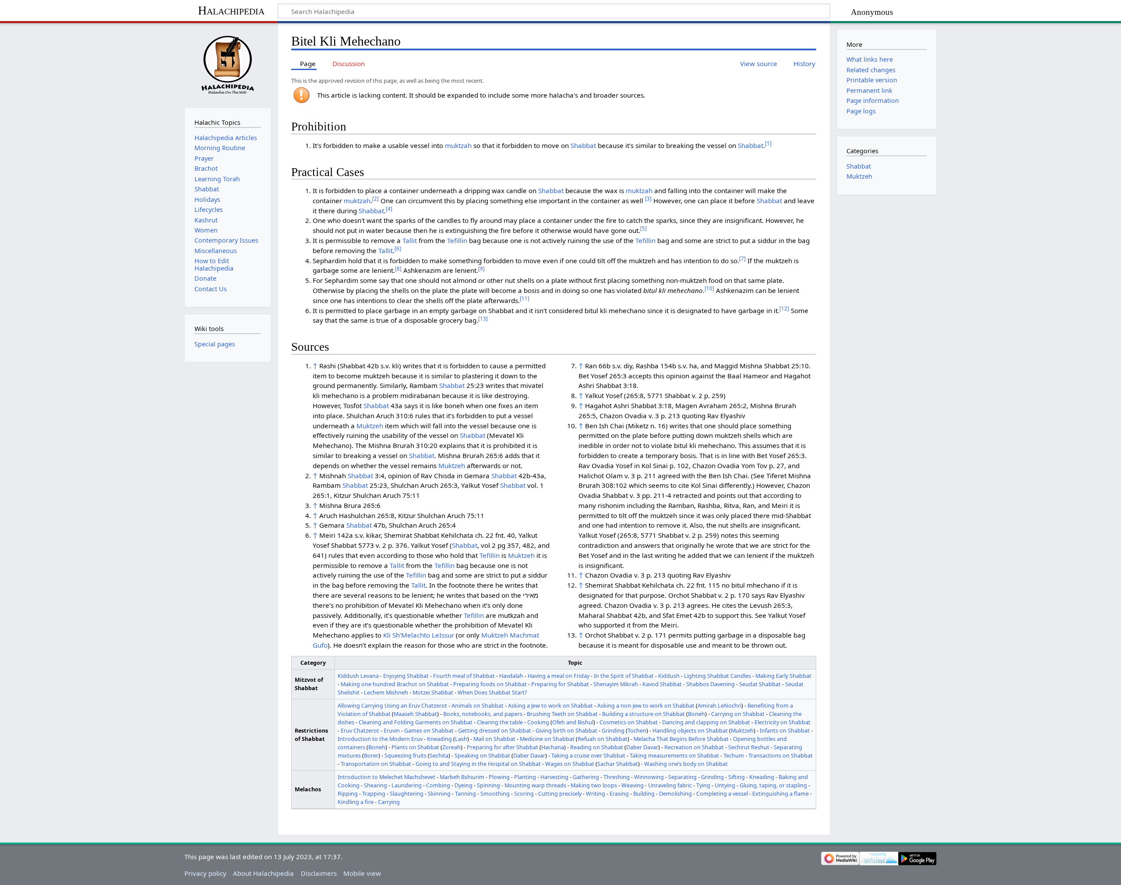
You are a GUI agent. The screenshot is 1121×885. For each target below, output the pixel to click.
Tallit (409, 240)
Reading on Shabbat (596, 747)
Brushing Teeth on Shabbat (562, 714)
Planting (525, 777)
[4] (389, 208)
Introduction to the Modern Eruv (380, 739)
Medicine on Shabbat (547, 739)
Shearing (375, 785)
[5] (643, 228)
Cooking (538, 722)
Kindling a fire (356, 802)
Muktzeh (369, 425)
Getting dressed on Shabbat (494, 730)
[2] (375, 198)
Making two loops (594, 785)
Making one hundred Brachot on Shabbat (395, 684)
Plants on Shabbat (415, 747)
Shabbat (583, 145)
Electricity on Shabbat (782, 722)
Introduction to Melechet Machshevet (386, 777)
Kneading (439, 739)
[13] (483, 318)
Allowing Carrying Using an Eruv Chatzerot (392, 705)
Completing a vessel (722, 793)
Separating (682, 777)
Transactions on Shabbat (780, 755)
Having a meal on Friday (558, 676)
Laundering (406, 785)
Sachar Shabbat (617, 764)
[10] (709, 288)
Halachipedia (231, 10)
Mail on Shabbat (494, 739)
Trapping (373, 793)
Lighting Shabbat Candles (717, 676)
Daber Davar (642, 747)
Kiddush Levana (358, 676)
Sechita (439, 755)
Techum (733, 755)
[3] (648, 198)
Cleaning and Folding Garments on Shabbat (415, 722)
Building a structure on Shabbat (643, 714)
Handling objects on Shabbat (690, 730)
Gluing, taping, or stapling (773, 785)
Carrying (389, 802)
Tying (703, 785)
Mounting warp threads (535, 785)
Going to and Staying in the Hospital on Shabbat (478, 764)
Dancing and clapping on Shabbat (706, 722)
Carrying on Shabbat (738, 714)
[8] (398, 268)
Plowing (499, 777)
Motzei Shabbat (432, 692)
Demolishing (675, 793)
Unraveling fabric (670, 785)
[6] (398, 248)
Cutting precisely (560, 793)
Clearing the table (500, 722)
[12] (784, 308)
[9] (481, 268)
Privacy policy (205, 873)
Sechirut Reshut (748, 747)
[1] (768, 143)
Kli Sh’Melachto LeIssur (418, 635)
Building (644, 793)
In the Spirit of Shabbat (624, 676)
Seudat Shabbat (760, 684)
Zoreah (451, 747)
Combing (438, 785)
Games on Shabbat (429, 730)
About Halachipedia (263, 873)
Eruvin (392, 730)
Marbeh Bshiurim (462, 777)
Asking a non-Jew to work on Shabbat (645, 705)
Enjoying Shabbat (406, 676)
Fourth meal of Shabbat (464, 676)
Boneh (696, 714)
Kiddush (669, 676)
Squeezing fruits (405, 755)
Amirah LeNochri (719, 705)
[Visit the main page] (227, 64)
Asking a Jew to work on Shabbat (550, 705)
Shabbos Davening (710, 684)
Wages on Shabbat (569, 764)
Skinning (439, 793)
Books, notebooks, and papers (482, 714)
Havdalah (511, 676)
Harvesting (554, 777)
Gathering (586, 777)
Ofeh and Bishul (572, 722)
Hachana (552, 747)
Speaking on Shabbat (482, 755)
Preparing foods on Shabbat (490, 684)
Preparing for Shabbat (560, 684)
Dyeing (463, 785)
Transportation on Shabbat (376, 764)
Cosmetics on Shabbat (628, 722)
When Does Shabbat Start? (492, 692)
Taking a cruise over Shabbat (588, 755)
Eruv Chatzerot (360, 730)
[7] (742, 258)
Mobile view (362, 873)
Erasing (619, 793)
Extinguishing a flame (780, 793)
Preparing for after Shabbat (502, 747)
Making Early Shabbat (783, 676)
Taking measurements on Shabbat (674, 755)
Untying (725, 785)
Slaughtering (406, 793)
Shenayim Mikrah (615, 684)
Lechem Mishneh (386, 692)
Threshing (616, 777)
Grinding (613, 730)
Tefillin (457, 240)
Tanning (465, 793)
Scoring (524, 793)
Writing (595, 793)
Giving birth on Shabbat (566, 730)
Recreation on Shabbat (694, 747)
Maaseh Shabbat (415, 714)
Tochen (636, 730)
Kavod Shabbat (662, 684)
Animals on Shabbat (477, 705)
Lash (461, 739)
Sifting (736, 777)
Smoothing (495, 793)
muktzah (458, 145)
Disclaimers (319, 873)
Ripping (348, 793)
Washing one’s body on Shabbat (686, 764)
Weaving (632, 785)
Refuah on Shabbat (602, 739)
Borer (371, 755)
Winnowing (649, 777)
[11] (524, 298)
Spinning (488, 785)
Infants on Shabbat (785, 730)
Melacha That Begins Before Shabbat (681, 739)
